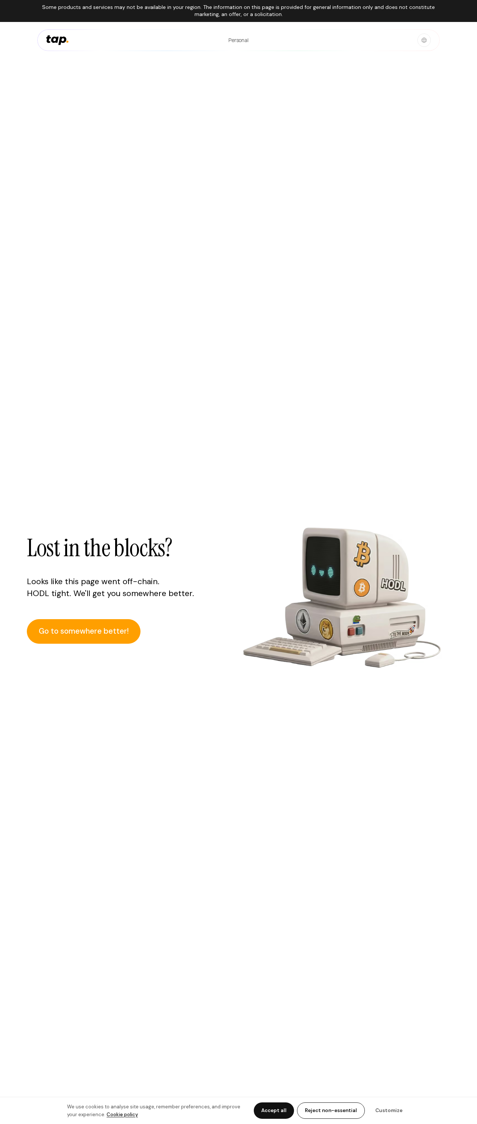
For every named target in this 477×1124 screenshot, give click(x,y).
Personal (238, 39)
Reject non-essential (331, 1110)
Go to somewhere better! (84, 631)
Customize (388, 1110)
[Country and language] (424, 40)
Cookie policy (122, 1114)
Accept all (274, 1110)
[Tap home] (57, 40)
